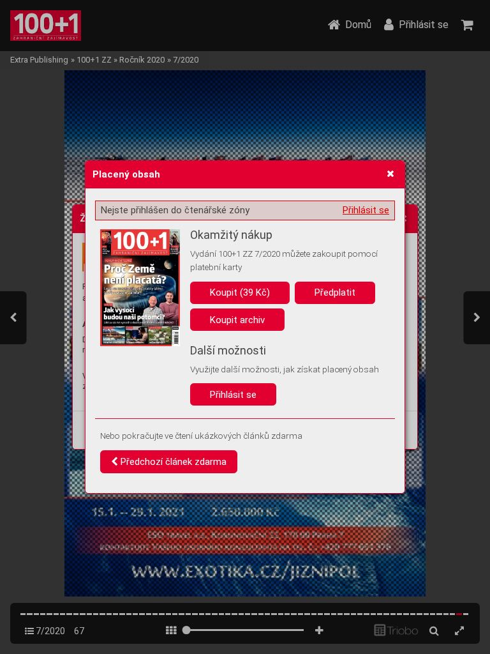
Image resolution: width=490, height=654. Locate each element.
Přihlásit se (366, 210)
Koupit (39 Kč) (240, 292)
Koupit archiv (237, 320)
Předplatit (335, 292)
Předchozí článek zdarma (172, 462)
